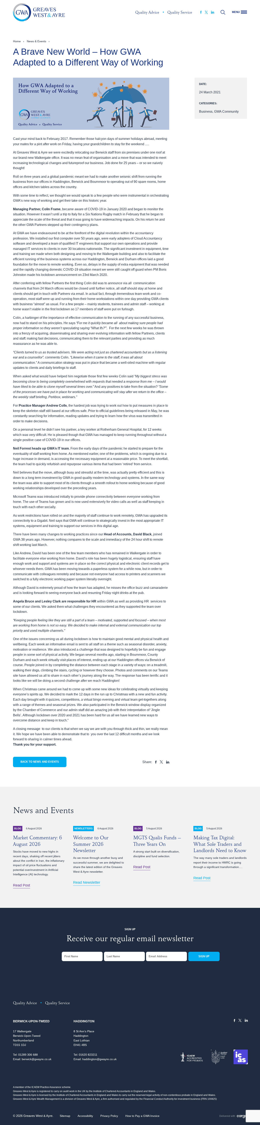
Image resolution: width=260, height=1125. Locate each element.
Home (17, 41)
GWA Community (226, 111)
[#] (223, 12)
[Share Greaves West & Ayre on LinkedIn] (167, 762)
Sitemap (65, 1115)
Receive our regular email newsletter (130, 939)
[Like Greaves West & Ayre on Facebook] (201, 12)
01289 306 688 (28, 1054)
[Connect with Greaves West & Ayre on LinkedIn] (212, 12)
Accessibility (85, 1115)
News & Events (36, 41)
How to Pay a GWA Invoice (142, 1115)
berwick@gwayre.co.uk (36, 1059)
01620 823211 (88, 1054)
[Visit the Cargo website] (242, 1116)
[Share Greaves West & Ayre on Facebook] (156, 762)
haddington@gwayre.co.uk (99, 1059)
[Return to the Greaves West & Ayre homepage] (39, 12)
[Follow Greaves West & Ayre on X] (206, 12)
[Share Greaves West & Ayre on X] (161, 761)
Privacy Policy (109, 1115)
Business (205, 111)
